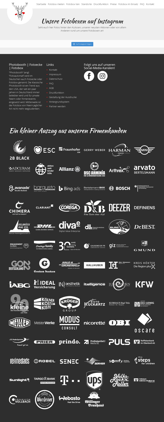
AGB (51, 88)
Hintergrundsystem (59, 101)
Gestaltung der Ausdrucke (63, 97)
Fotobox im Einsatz (128, 4)
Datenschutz (55, 78)
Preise (113, 4)
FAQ (142, 4)
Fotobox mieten (56, 4)
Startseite (41, 4)
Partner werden (57, 106)
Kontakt (150, 4)
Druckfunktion (101, 4)
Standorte (86, 4)
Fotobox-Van (73, 4)
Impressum (55, 74)
